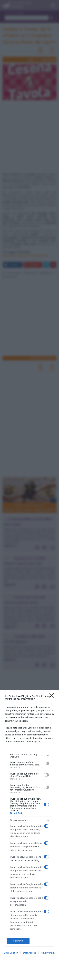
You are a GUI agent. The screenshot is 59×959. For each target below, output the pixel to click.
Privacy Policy (48, 952)
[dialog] (29, 824)
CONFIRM (18, 941)
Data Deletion (11, 952)
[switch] (46, 763)
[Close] (52, 696)
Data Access (29, 952)
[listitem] (29, 755)
